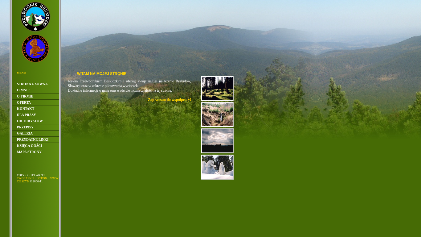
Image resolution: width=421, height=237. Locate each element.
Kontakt (25, 108)
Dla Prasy (26, 115)
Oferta (24, 102)
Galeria (25, 133)
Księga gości (29, 146)
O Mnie (23, 90)
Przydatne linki (32, 139)
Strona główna (32, 84)
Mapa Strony (29, 152)
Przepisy (25, 127)
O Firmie (25, 96)
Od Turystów (30, 121)
